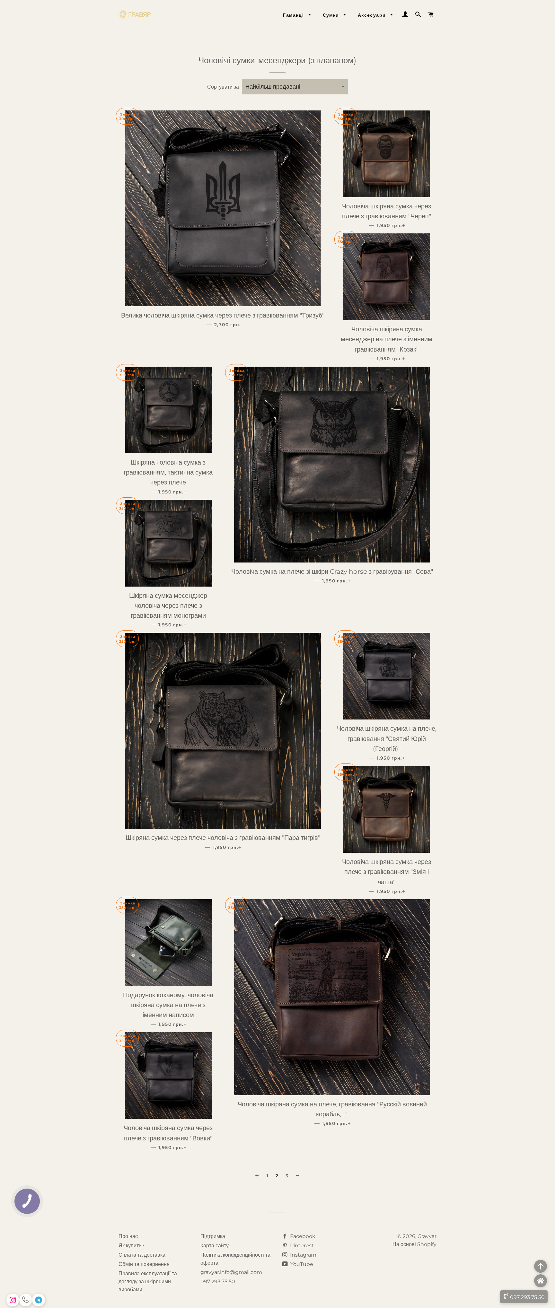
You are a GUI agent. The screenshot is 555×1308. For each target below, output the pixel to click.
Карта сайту (214, 1246)
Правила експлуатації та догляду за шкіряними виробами (148, 1281)
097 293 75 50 (217, 1281)
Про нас (128, 1236)
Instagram (302, 1255)
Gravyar (427, 1236)
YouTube (301, 1264)
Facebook (302, 1236)
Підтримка (212, 1236)
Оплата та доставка (142, 1255)
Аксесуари (373, 15)
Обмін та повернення (144, 1264)
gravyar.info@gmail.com (231, 1272)
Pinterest (301, 1246)
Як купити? (132, 1246)
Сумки (332, 15)
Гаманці (294, 15)
